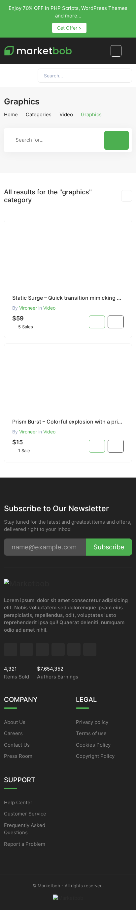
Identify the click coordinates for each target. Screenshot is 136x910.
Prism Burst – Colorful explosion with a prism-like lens (68, 421)
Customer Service (25, 814)
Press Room (18, 756)
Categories (38, 114)
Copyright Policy (95, 756)
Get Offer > (69, 28)
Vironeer (28, 308)
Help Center (18, 802)
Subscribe (108, 547)
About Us (14, 722)
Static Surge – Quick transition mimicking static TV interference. (68, 297)
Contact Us (17, 745)
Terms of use (91, 733)
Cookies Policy (93, 745)
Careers (13, 733)
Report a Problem (24, 844)
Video (66, 114)
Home (11, 114)
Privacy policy (92, 722)
